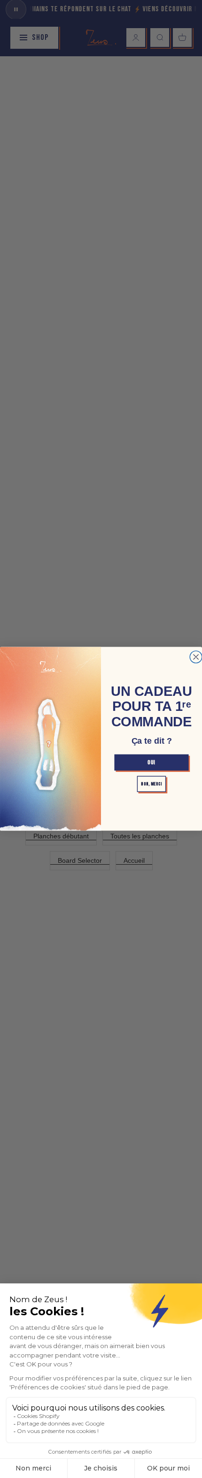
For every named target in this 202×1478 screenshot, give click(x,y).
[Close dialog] (196, 657)
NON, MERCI (151, 784)
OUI (151, 762)
